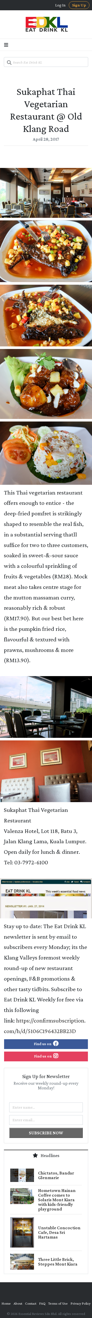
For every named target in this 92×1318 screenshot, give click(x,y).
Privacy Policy (80, 1303)
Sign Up (79, 5)
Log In (60, 5)
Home (6, 1303)
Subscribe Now (46, 1132)
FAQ (42, 1303)
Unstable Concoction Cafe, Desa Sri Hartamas (59, 1232)
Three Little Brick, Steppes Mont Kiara (57, 1262)
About (18, 1303)
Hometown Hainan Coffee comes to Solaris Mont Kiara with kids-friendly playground (57, 1200)
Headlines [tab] (49, 1155)
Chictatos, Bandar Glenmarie (56, 1175)
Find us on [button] (43, 1044)
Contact (30, 1303)
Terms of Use (58, 1303)
